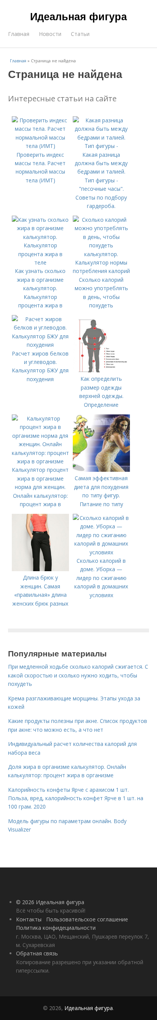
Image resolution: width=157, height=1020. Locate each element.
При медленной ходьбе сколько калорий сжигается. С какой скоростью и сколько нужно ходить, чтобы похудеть (78, 675)
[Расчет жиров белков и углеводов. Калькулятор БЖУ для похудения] (40, 344)
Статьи (80, 33)
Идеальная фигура (78, 16)
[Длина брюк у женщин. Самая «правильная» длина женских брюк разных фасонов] (40, 569)
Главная (18, 33)
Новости (50, 33)
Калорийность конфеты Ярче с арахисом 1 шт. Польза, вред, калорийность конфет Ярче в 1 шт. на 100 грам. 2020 (75, 798)
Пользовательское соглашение (87, 919)
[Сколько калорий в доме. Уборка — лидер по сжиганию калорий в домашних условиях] (101, 552)
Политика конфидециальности (56, 927)
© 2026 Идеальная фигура (50, 902)
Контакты (29, 919)
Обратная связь (37, 953)
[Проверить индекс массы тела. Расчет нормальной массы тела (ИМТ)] (40, 145)
